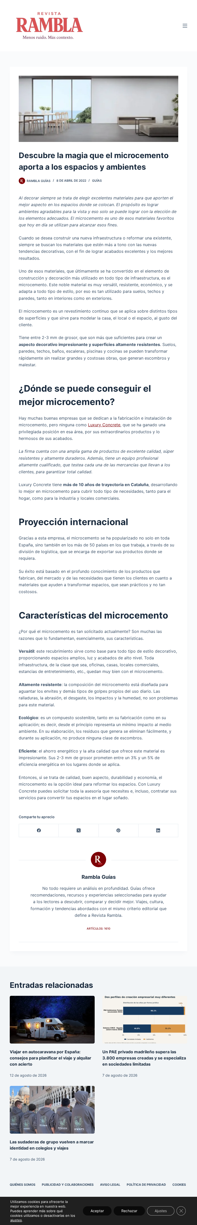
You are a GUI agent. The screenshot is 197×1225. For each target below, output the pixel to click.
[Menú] (185, 25)
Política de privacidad (146, 1185)
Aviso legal (110, 1185)
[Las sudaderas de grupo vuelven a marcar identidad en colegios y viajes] (52, 1110)
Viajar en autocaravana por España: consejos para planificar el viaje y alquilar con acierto (50, 1058)
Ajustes (161, 1211)
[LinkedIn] (158, 830)
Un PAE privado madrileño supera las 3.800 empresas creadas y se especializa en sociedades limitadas (144, 1058)
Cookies (179, 1185)
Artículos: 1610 (98, 928)
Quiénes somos (22, 1185)
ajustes (16, 1220)
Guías (97, 180)
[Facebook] (39, 830)
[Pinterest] (119, 830)
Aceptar (97, 1211)
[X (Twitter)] (78, 830)
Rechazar (129, 1211)
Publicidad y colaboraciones (68, 1185)
